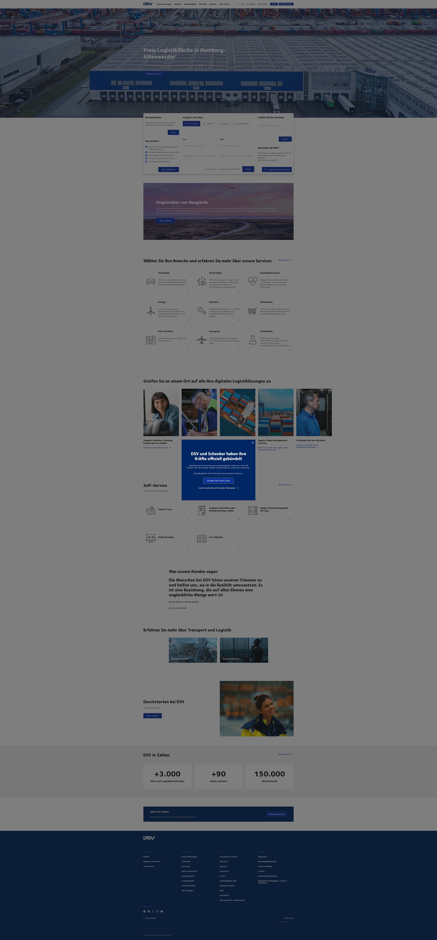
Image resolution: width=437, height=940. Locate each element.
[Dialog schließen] (252, 442)
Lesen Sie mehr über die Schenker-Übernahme (217, 488)
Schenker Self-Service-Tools (218, 480)
